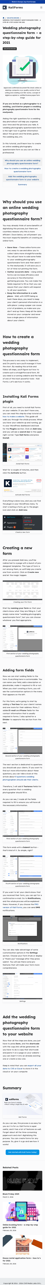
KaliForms (15, 7)
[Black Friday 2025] (22, 1181)
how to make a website (13, 416)
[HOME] (3, 18)
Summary (22, 184)
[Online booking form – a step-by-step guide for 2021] (22, 1211)
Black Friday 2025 (11, 1194)
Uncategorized (10, 49)
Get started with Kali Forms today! (22, 1152)
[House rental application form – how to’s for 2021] (22, 1245)
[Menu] (41, 7)
